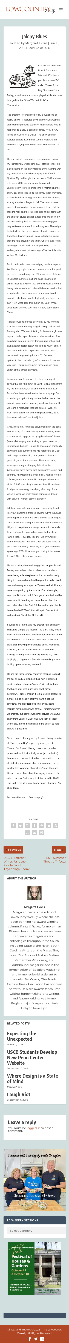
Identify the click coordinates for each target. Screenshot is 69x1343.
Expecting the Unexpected (21, 1036)
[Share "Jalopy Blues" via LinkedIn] (48, 825)
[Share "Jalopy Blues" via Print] (41, 832)
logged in (33, 1128)
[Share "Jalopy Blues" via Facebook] (13, 825)
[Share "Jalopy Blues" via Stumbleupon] (27, 832)
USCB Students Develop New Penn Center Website (32, 1057)
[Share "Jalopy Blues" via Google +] (27, 825)
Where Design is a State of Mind (32, 1078)
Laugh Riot (18, 1094)
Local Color (35, 48)
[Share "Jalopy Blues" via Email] (34, 832)
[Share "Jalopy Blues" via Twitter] (20, 825)
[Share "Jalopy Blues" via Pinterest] (41, 825)
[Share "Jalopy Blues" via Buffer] (55, 825)
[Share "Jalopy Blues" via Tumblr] (34, 825)
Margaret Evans (36, 43)
